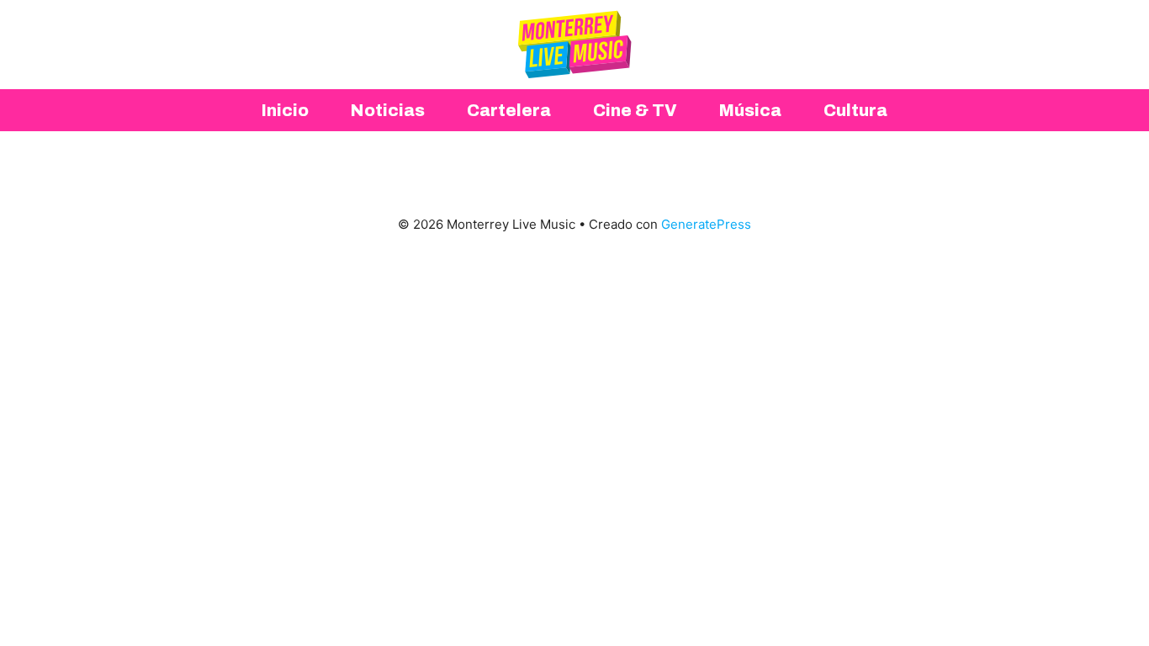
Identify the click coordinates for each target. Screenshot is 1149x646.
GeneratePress (706, 224)
